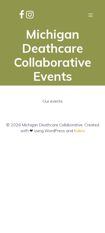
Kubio (79, 130)
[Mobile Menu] (90, 15)
